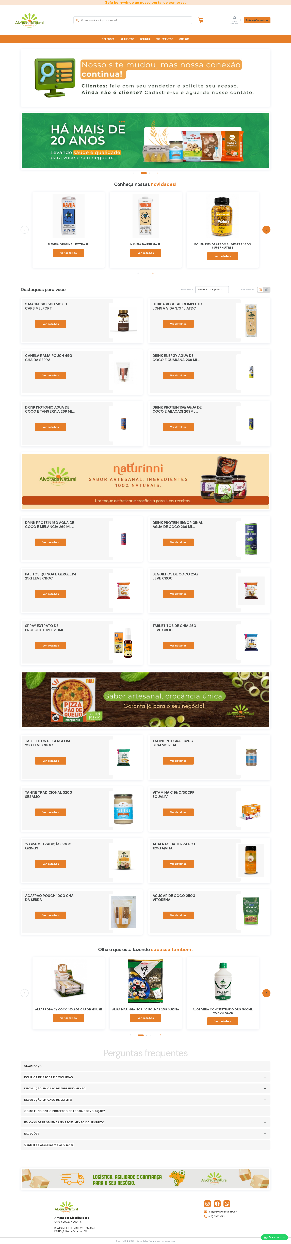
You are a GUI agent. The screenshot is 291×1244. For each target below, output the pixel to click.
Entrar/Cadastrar (257, 20)
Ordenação (187, 289)
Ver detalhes (68, 253)
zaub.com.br (168, 1241)
